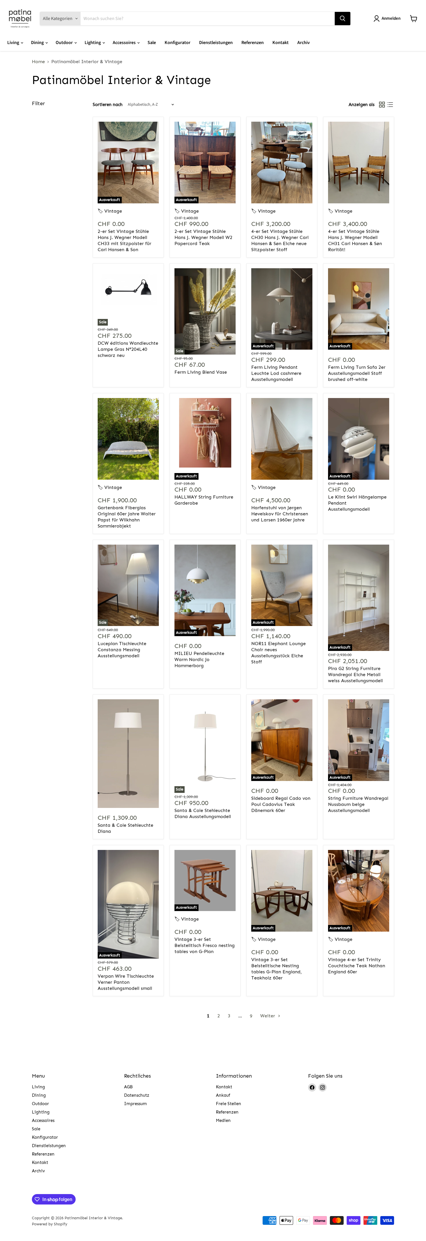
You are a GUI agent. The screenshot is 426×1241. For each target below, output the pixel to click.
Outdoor (65, 42)
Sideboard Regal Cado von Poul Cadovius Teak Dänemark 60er (280, 804)
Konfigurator (177, 42)
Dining (38, 42)
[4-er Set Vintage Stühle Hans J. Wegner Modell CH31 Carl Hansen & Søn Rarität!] (358, 162)
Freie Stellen (228, 1103)
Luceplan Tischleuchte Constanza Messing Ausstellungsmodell (122, 649)
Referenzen (252, 42)
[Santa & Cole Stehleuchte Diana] (128, 753)
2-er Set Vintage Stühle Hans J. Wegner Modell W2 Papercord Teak (203, 237)
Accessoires (124, 42)
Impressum (135, 1103)
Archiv (303, 42)
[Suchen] (342, 18)
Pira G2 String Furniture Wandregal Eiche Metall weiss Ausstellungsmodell (355, 674)
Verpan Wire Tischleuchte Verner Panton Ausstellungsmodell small (126, 982)
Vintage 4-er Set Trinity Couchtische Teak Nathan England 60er (356, 965)
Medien (223, 1120)
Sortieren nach (108, 104)
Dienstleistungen (216, 42)
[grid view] (382, 105)
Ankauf (223, 1095)
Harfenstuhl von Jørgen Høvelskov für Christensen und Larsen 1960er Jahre (279, 514)
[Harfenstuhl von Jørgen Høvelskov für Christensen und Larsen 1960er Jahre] (281, 438)
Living (13, 42)
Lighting (93, 42)
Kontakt (280, 42)
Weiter (268, 1016)
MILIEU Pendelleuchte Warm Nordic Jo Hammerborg (199, 659)
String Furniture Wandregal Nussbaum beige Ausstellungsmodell (358, 804)
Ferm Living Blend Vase (200, 372)
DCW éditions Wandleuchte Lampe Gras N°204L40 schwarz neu (128, 349)
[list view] (390, 105)
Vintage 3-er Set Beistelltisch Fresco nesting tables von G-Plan (204, 945)
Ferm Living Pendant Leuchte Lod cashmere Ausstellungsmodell (276, 373)
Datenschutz (136, 1095)
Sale (152, 42)
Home (38, 61)
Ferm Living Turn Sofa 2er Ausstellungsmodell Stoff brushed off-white (356, 373)
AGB (128, 1086)
